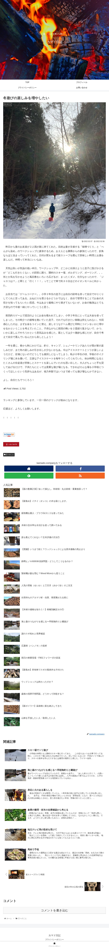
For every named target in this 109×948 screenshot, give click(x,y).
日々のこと (9, 454)
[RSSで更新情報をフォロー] (80, 476)
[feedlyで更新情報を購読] (29, 476)
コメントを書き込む (54, 910)
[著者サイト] (29, 469)
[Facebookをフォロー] (80, 469)
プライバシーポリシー (54, 939)
